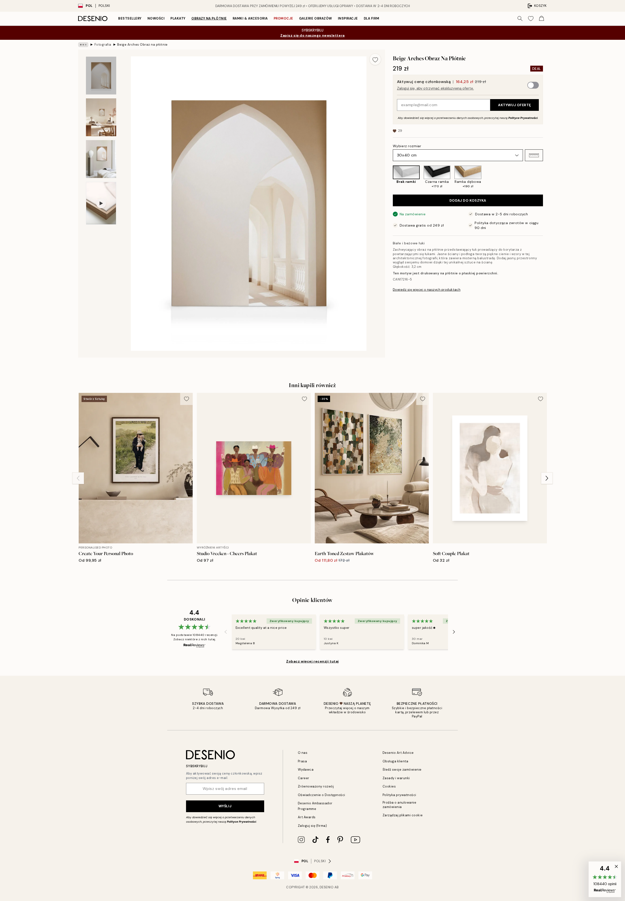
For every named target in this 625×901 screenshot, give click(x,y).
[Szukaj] (520, 18)
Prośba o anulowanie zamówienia (400, 804)
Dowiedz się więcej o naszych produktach (426, 290)
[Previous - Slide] (389, 177)
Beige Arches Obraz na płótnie (142, 44)
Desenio (327, 887)
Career (303, 778)
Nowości (156, 18)
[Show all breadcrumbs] (83, 44)
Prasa (302, 761)
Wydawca (306, 769)
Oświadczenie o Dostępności (321, 795)
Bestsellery (130, 18)
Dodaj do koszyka (467, 200)
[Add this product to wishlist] (375, 59)
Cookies (389, 786)
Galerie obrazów (315, 18)
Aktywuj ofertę (514, 105)
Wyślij (225, 806)
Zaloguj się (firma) (312, 826)
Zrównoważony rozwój (316, 786)
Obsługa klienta (395, 761)
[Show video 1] (101, 203)
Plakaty (178, 18)
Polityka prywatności (399, 795)
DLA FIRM (371, 18)
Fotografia (102, 44)
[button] (534, 155)
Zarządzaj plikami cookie (403, 815)
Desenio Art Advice (398, 753)
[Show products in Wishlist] (530, 18)
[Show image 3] (101, 159)
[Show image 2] (101, 117)
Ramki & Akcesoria (250, 18)
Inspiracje (348, 18)
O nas (303, 753)
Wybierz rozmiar (407, 146)
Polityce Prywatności (523, 118)
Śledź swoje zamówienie (402, 769)
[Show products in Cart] (541, 18)
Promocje (283, 18)
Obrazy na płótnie (209, 18)
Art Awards (307, 817)
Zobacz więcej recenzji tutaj (312, 661)
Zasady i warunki (396, 778)
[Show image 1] (101, 75)
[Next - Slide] (547, 177)
